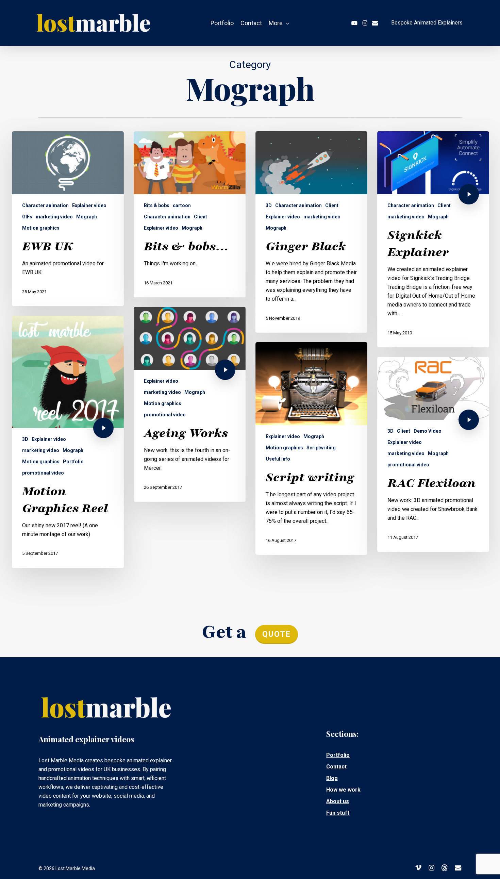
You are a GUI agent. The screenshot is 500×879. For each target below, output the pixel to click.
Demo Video (427, 431)
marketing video (54, 216)
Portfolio (73, 461)
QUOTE (276, 634)
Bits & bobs (156, 205)
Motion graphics (41, 228)
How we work (343, 789)
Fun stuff (338, 813)
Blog (332, 778)
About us (337, 801)
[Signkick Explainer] (433, 239)
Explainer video (89, 205)
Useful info (278, 459)
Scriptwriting (321, 447)
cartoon (182, 205)
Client (200, 216)
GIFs (27, 216)
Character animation (45, 205)
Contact (336, 766)
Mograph (86, 216)
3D (269, 205)
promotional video (165, 414)
